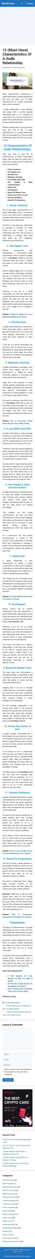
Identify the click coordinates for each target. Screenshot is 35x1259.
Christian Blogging (9, 1201)
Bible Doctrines (8, 1180)
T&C (20, 1251)
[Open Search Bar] (21, 3)
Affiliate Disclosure (25, 1249)
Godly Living (7, 1218)
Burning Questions (9, 1197)
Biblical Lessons (9, 1190)
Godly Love (7, 1221)
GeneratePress (26, 1256)
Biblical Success (9, 1194)
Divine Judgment (9, 1207)
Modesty (6, 1231)
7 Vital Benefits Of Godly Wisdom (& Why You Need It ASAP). (20, 978)
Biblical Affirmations (10, 1187)
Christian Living (8, 1204)
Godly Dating (7, 1211)
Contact (15, 1251)
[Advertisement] (17, 25)
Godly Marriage (8, 1224)
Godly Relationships (12, 1003)
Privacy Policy (8, 1249)
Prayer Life (7, 1235)
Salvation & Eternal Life (11, 1241)
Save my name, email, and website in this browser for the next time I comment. (18, 1071)
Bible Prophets (8, 1184)
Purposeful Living (9, 1238)
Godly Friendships (9, 1214)
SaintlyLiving (8, 3)
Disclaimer (16, 1249)
